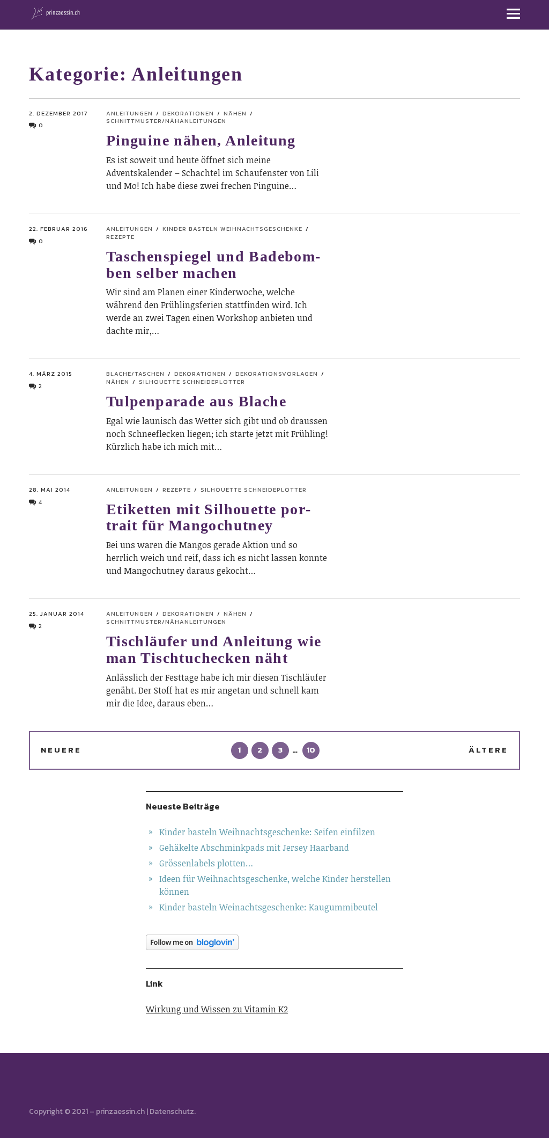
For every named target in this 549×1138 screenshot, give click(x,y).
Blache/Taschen (135, 373)
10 (308, 749)
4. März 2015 (50, 373)
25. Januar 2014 (56, 613)
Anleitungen (129, 113)
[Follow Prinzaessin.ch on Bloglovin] (274, 942)
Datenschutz (172, 1111)
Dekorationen (188, 113)
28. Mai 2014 (49, 489)
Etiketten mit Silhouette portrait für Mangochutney (208, 517)
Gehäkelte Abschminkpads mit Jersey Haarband (254, 848)
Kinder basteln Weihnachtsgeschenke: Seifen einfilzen (267, 832)
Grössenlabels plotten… (206, 863)
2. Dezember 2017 (58, 113)
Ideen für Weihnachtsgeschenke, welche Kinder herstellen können (275, 885)
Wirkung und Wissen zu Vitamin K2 (217, 1009)
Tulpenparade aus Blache (196, 401)
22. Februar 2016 (58, 228)
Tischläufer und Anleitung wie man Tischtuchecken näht (214, 649)
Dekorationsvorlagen (276, 373)
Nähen (235, 113)
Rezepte (176, 489)
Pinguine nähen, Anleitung (201, 140)
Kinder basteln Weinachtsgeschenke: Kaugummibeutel (268, 907)
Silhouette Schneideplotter (192, 381)
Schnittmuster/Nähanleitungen (166, 120)
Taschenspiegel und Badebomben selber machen (213, 264)
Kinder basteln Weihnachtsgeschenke (232, 228)
